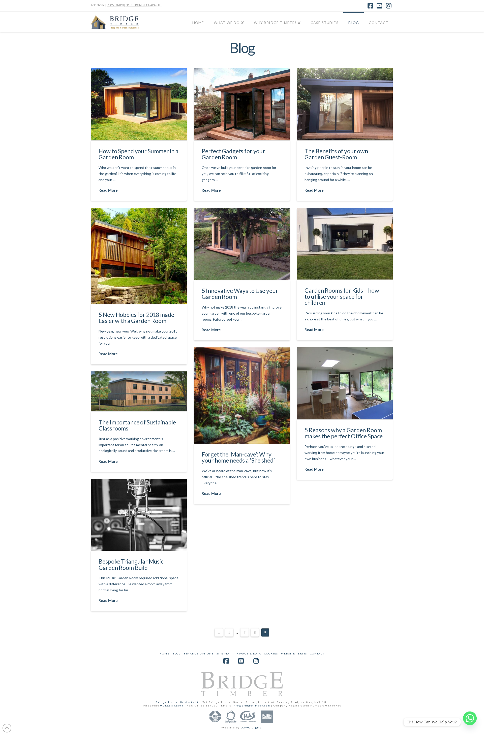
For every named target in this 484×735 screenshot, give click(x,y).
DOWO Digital (252, 727)
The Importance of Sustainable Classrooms (137, 425)
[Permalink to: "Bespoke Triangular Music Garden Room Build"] (139, 515)
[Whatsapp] (470, 722)
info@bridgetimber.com (251, 705)
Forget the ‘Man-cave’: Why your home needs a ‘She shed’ (238, 457)
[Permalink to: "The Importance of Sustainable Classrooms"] (139, 391)
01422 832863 (115, 5)
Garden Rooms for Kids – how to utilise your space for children (342, 296)
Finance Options (199, 653)
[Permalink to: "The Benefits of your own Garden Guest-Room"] (345, 104)
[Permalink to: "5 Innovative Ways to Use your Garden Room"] (242, 244)
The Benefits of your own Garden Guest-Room (336, 154)
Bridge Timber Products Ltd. (179, 702)
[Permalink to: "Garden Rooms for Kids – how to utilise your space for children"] (345, 244)
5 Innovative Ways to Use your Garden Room (240, 293)
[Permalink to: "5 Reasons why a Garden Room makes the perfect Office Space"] (345, 383)
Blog (176, 653)
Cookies (271, 653)
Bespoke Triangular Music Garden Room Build (131, 564)
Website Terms (294, 653)
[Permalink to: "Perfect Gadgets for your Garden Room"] (242, 104)
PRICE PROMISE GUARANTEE (144, 5)
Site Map (224, 653)
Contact (317, 653)
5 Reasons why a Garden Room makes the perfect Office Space (344, 433)
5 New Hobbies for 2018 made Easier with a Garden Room (136, 317)
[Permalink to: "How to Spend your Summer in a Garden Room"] (139, 104)
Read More (108, 190)
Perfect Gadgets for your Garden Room (233, 154)
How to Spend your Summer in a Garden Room (138, 154)
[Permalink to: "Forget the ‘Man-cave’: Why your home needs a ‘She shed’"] (242, 395)
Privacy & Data (248, 653)
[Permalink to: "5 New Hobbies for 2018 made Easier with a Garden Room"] (139, 256)
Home (164, 653)
